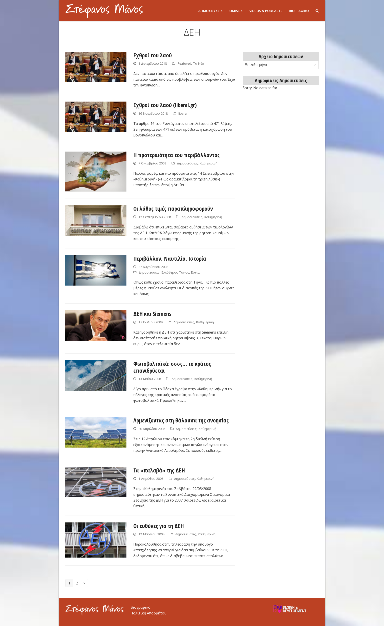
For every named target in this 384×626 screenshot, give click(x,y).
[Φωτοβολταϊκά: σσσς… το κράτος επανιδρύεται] (95, 375)
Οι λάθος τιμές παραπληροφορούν (173, 208)
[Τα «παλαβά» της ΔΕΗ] (95, 481)
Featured (184, 63)
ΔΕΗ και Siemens (152, 314)
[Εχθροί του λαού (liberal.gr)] (95, 116)
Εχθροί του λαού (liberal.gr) (165, 105)
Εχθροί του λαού (152, 55)
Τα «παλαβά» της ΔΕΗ (159, 470)
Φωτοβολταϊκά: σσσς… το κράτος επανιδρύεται (172, 367)
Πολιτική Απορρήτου (148, 613)
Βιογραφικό (140, 607)
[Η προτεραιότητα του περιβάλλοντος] (95, 171)
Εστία (195, 272)
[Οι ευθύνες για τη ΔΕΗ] (95, 539)
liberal (182, 113)
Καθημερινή (208, 163)
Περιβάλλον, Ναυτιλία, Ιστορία (169, 258)
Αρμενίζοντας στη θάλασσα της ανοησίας (181, 420)
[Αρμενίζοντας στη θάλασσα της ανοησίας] (95, 431)
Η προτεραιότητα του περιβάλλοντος (176, 155)
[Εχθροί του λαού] (95, 66)
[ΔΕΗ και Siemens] (95, 325)
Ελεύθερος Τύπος (175, 272)
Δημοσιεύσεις (187, 163)
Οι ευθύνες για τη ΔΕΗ (158, 526)
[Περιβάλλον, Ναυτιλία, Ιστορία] (95, 270)
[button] (317, 10)
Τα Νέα (198, 63)
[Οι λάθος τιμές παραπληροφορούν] (95, 220)
